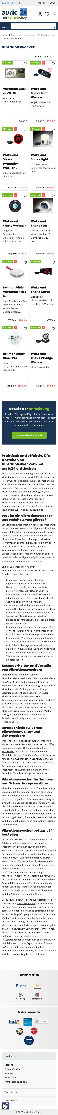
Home (5, 35)
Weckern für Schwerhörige (27, 491)
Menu (5, 27)
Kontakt (9, 1073)
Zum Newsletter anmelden (29, 435)
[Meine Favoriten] (47, 14)
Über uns (9, 1092)
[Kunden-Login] (40, 14)
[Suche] (53, 26)
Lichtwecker (49, 755)
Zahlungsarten (13, 1069)
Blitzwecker (8, 751)
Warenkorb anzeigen (16, 1081)
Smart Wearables (26, 903)
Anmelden (10, 1077)
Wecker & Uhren (45, 35)
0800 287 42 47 (13, 2)
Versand (9, 1064)
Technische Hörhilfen (22, 35)
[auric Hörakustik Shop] (14, 14)
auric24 (34, 509)
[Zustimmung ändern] (5, 1105)
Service (8, 1056)
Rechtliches (11, 1100)
